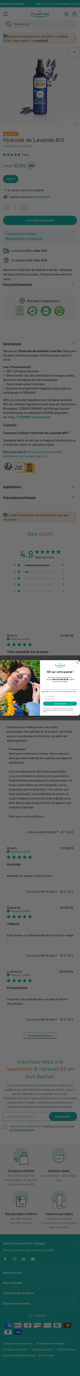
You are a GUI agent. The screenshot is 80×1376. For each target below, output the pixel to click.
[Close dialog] (78, 662)
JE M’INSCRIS (60, 704)
